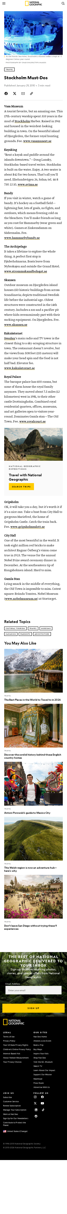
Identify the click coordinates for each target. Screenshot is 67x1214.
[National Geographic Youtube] (42, 1103)
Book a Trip (38, 1045)
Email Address (12, 983)
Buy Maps (38, 1049)
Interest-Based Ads (11, 1053)
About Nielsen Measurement (16, 1057)
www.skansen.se (15, 324)
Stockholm (22, 121)
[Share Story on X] (15, 93)
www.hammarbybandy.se (22, 238)
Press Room (39, 1083)
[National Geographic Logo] (13, 1024)
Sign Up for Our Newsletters (15, 1118)
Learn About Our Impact (44, 1070)
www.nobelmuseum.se (21, 598)
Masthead (38, 1079)
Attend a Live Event (42, 1041)
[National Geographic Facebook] (42, 1096)
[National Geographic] (33, 3)
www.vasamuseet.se (37, 141)
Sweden (9, 338)
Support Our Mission (43, 1074)
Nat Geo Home (40, 1036)
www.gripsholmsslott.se (27, 526)
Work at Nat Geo (10, 1114)
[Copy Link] (31, 93)
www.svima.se (28, 184)
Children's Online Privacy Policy (17, 1049)
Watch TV (38, 1066)
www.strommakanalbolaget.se (25, 271)
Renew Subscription (12, 1105)
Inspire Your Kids (41, 1053)
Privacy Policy (9, 1041)
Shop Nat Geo (40, 1057)
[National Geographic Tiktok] (43, 1109)
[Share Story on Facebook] (6, 93)
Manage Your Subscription (14, 1110)
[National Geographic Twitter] (35, 1103)
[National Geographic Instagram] (35, 1096)
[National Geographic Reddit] (36, 1116)
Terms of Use (8, 1036)
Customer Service (11, 1101)
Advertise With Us (42, 1087)
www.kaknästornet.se (19, 368)
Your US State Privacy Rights (15, 1045)
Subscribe (7, 1097)
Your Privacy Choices (12, 1062)
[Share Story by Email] (23, 93)
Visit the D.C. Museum (43, 1062)
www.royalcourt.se (32, 421)
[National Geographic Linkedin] (36, 1109)
